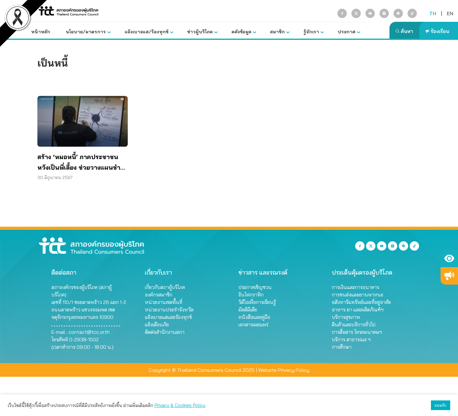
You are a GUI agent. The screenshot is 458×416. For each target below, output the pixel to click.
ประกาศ (346, 32)
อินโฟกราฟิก (251, 294)
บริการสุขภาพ (346, 317)
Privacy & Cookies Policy (180, 405)
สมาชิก (277, 32)
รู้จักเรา (311, 32)
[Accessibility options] (449, 258)
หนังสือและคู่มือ (254, 317)
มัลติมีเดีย (247, 309)
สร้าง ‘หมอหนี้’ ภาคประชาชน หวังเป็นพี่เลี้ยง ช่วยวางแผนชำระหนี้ (82, 163)
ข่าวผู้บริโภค (200, 32)
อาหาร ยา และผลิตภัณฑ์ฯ (358, 309)
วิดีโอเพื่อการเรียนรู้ (257, 302)
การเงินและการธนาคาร (355, 287)
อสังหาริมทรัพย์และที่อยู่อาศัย (361, 302)
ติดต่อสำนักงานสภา (164, 332)
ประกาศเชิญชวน (255, 287)
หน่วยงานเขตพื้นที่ (163, 302)
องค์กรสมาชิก (158, 294)
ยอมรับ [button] (440, 405)
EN (450, 13)
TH (432, 13)
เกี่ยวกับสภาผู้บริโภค (165, 287)
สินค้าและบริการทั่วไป (353, 324)
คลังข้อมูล (241, 32)
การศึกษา (341, 347)
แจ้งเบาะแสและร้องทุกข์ (168, 317)
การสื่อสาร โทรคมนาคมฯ (357, 332)
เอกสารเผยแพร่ (253, 324)
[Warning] (449, 276)
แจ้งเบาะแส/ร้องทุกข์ (147, 32)
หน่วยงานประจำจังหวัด (169, 309)
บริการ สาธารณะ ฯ (351, 339)
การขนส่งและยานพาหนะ (357, 294)
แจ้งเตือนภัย (157, 324)
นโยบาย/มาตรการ (86, 32)
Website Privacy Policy (283, 370)
